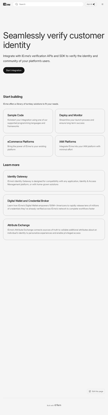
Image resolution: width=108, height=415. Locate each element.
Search (22, 4)
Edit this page (97, 391)
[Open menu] (102, 4)
